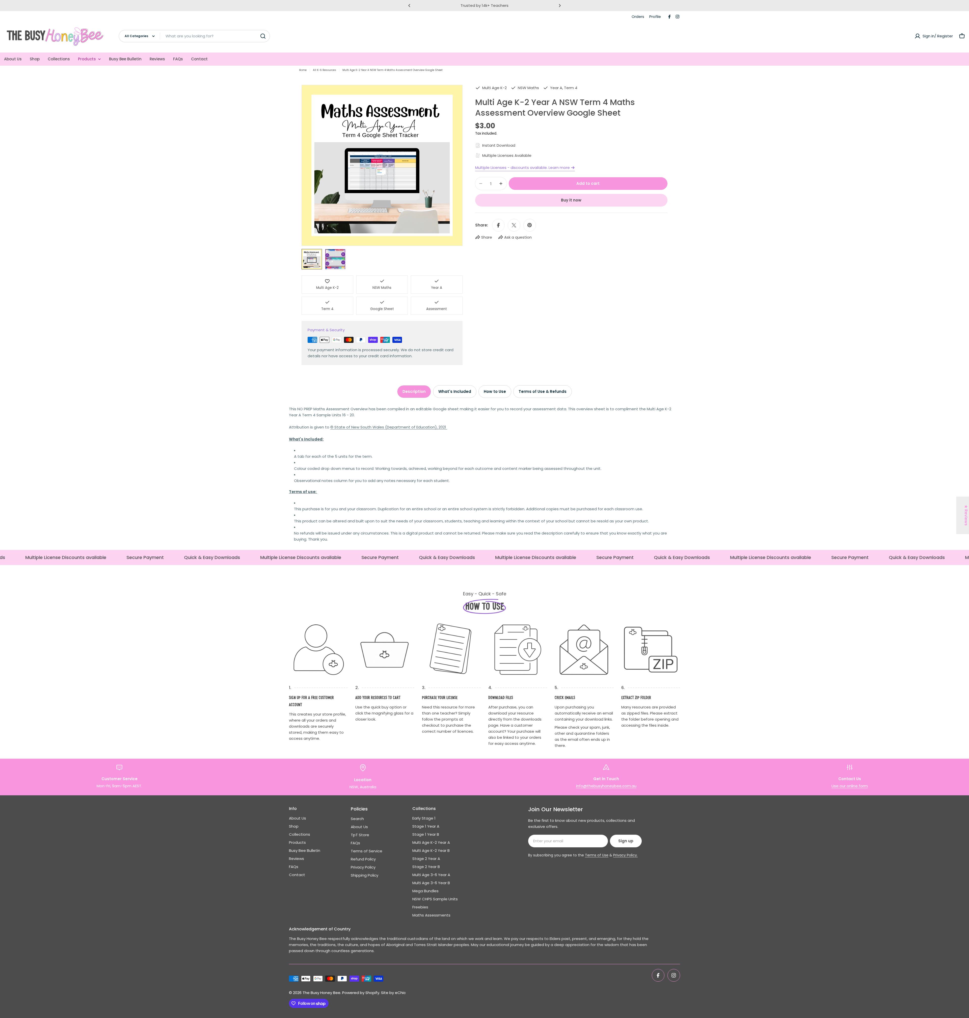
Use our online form (849, 785)
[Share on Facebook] (498, 225)
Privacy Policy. (625, 855)
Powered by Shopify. (361, 992)
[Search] (263, 36)
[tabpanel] (484, 474)
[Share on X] (514, 225)
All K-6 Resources (324, 70)
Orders (638, 16)
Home (303, 70)
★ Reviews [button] (966, 515)
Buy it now (571, 200)
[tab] (414, 391)
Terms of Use (596, 855)
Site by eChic (393, 992)
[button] (409, 6)
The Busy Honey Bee (321, 992)
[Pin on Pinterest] (529, 225)
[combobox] (194, 36)
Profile (655, 16)
